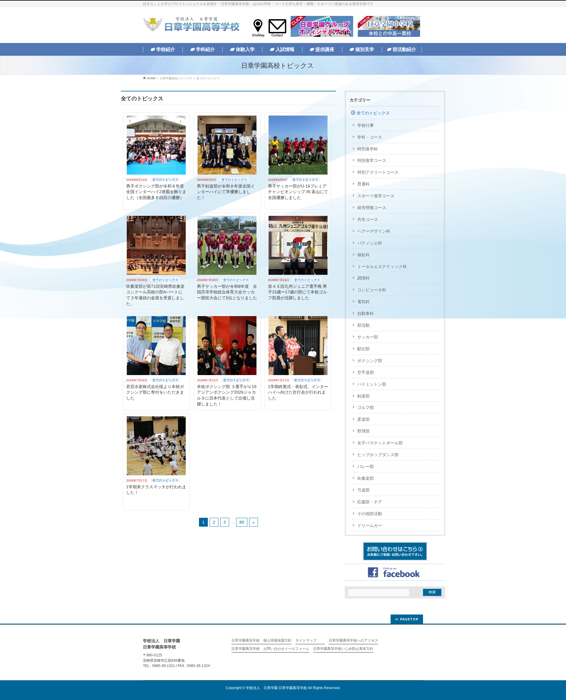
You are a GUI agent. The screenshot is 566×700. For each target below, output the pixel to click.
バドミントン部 (371, 384)
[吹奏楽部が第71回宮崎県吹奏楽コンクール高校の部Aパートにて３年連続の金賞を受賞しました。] (156, 245)
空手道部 (365, 372)
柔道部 (363, 419)
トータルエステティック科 (382, 266)
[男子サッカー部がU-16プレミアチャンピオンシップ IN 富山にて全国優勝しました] (298, 145)
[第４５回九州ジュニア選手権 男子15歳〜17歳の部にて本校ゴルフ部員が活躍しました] (298, 245)
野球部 (363, 431)
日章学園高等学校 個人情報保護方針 (261, 641)
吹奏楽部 (365, 478)
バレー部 (365, 466)
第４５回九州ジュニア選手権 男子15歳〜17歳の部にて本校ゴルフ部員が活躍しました (297, 292)
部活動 (363, 325)
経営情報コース (371, 207)
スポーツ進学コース (375, 195)
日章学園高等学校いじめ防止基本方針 (343, 649)
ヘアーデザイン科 (373, 231)
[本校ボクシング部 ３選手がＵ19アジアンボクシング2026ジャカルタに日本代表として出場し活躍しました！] (227, 345)
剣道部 (363, 396)
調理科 (363, 278)
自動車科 (365, 313)
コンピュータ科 (371, 289)
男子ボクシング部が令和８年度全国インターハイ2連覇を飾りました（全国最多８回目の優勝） (156, 192)
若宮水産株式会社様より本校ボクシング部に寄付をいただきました (155, 392)
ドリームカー (369, 525)
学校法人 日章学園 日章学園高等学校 (276, 688)
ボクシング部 (369, 360)
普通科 (363, 184)
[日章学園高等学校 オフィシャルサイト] (191, 25)
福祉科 (363, 254)
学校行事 (365, 125)
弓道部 (363, 490)
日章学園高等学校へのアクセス (353, 641)
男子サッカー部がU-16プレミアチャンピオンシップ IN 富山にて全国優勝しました (298, 192)
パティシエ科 (369, 243)
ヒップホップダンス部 (378, 454)
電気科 (363, 301)
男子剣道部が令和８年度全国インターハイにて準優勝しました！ (226, 192)
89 (241, 522)
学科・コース (369, 137)
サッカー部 (367, 337)
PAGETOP (409, 619)
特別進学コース (371, 160)
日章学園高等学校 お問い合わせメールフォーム (270, 649)
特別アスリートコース (378, 172)
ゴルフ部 (365, 407)
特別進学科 (367, 149)
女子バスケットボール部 (380, 443)
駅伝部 (363, 348)
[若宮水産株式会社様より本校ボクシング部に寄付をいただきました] (156, 345)
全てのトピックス (165, 179)
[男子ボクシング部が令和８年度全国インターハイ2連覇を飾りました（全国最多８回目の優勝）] (156, 145)
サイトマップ (306, 641)
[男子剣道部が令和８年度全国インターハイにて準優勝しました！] (227, 145)
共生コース (367, 219)
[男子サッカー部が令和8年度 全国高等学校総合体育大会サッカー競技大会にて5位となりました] (227, 245)
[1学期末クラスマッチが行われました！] (156, 445)
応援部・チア (369, 501)
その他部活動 (369, 513)
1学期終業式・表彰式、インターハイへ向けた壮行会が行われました (298, 392)
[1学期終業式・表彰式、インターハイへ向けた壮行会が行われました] (298, 345)
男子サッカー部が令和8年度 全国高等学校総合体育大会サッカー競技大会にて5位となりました (227, 292)
